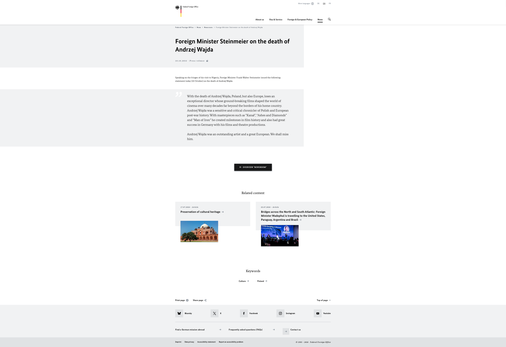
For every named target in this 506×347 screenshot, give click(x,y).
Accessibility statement (206, 342)
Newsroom (208, 27)
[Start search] (329, 19)
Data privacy (189, 342)
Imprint (178, 342)
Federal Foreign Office (184, 27)
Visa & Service (275, 19)
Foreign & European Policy (300, 19)
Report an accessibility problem (231, 342)
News (320, 20)
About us (260, 19)
